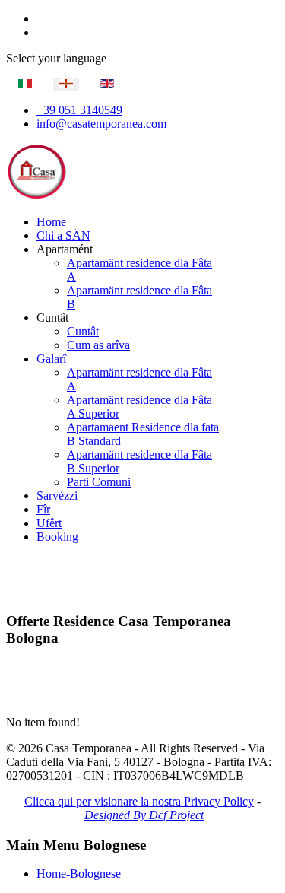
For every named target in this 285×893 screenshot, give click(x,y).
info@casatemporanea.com (101, 123)
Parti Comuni (99, 481)
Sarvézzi (57, 495)
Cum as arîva (98, 344)
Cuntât (83, 331)
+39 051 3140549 (79, 109)
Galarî (51, 358)
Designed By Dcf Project (144, 815)
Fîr (43, 509)
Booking (57, 536)
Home (51, 221)
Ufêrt (49, 522)
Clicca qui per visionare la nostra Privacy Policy (139, 801)
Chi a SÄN (63, 235)
